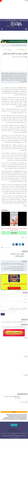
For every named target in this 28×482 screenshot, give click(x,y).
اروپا (13, 45)
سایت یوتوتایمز (7, 417)
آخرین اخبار (24, 319)
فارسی (26, 20)
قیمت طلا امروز (17, 417)
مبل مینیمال (24, 416)
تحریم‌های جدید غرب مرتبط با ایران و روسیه (16, 267)
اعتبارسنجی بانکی (23, 417)
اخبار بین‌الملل (18, 45)
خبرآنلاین (14, 24)
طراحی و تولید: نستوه (13, 437)
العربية (24, 20)
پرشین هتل (19, 416)
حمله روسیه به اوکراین (19, 256)
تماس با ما (14, 20)
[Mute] (5, 225)
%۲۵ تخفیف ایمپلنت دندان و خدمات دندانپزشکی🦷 (14, 284)
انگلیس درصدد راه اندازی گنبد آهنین (15, 53)
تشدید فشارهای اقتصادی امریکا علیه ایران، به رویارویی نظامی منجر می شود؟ (13, 322)
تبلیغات (9, 20)
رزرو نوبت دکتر (5, 419)
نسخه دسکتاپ (14, 425)
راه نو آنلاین (21, 414)
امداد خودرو (17, 419)
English (21, 20)
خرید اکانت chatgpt (23, 419)
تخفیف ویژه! (14, 233)
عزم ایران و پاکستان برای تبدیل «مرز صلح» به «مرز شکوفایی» (13, 268)
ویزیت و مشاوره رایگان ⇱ (14, 288)
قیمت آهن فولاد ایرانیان (12, 416)
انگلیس (22, 254)
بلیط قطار (12, 417)
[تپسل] (1, 40)
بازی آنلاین (16, 414)
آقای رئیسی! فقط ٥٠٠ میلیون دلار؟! (17, 270)
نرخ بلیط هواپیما (11, 419)
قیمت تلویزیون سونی (10, 414)
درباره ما (12, 20)
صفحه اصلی (24, 45)
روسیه (18, 254)
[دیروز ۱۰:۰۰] (24, 398)
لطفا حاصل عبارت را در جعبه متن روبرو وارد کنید (18, 309)
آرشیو (7, 20)
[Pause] (3, 225)
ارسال (3, 314)
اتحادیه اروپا (13, 254)
